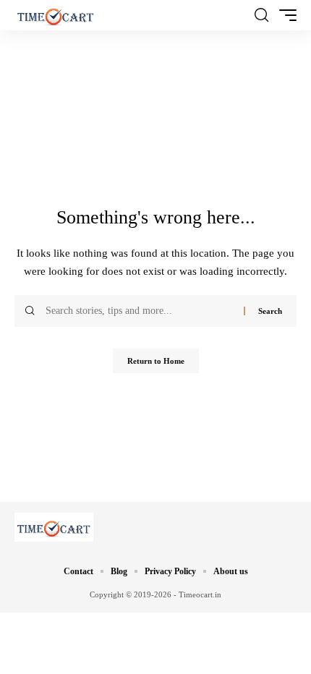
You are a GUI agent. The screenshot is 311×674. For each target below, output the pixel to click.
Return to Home (155, 361)
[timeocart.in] (55, 15)
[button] (261, 15)
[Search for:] (139, 311)
